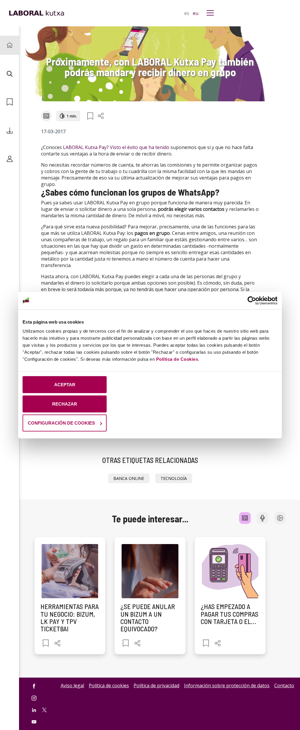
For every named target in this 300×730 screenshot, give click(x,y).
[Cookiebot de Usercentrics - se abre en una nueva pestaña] (251, 300)
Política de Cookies (177, 359)
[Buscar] (9, 73)
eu (195, 13)
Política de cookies (109, 685)
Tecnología (174, 478)
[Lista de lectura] (9, 102)
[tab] (245, 518)
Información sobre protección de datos (227, 685)
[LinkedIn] (34, 710)
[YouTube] (34, 722)
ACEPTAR (64, 384)
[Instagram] (34, 698)
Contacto (284, 685)
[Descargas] (9, 130)
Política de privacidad (156, 685)
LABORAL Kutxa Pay (85, 147)
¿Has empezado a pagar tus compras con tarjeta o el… (229, 613)
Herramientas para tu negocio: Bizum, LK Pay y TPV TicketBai (69, 617)
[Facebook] (34, 686)
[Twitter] (44, 709)
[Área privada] (9, 158)
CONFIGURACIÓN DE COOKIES (61, 422)
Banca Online (128, 478)
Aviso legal (72, 685)
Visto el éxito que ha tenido (139, 147)
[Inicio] (9, 45)
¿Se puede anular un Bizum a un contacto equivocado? (147, 617)
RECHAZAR (64, 403)
